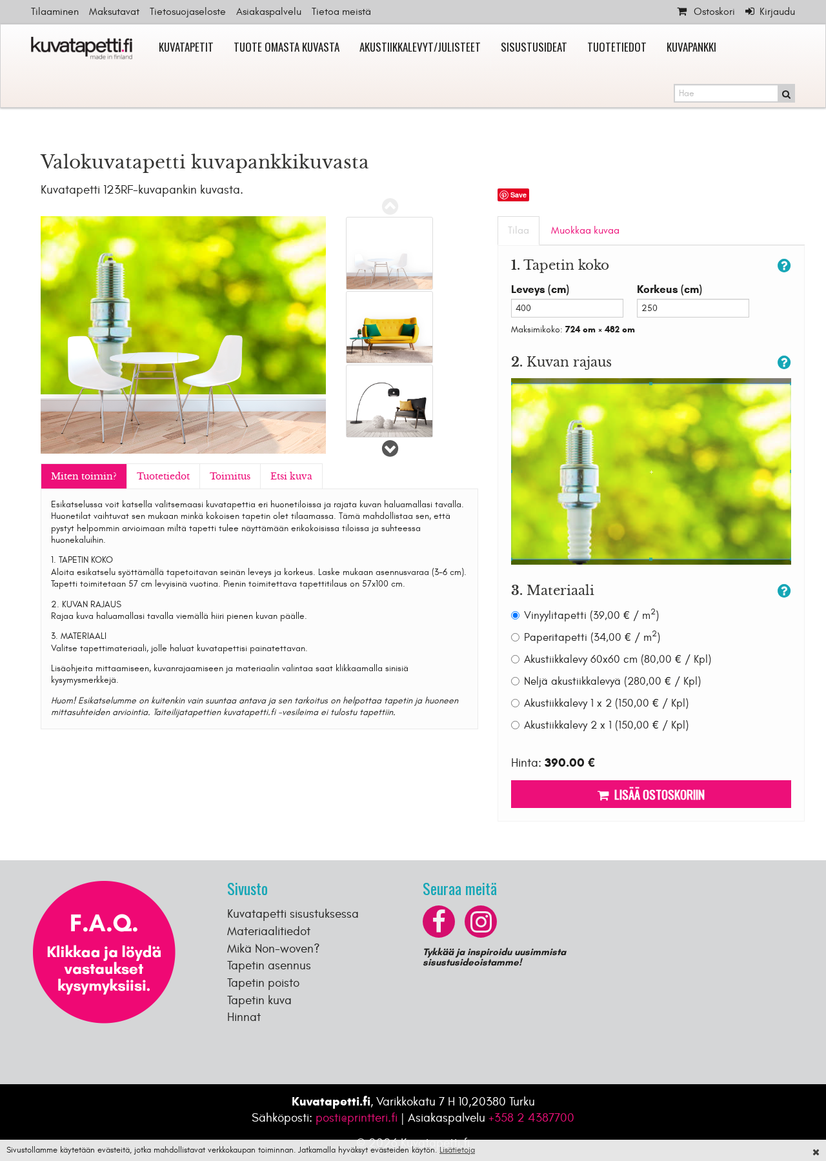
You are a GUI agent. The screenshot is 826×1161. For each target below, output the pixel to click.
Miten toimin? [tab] (84, 476)
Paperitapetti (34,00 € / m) (592, 637)
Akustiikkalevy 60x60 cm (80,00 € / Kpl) (617, 659)
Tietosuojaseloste (188, 11)
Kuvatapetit (186, 47)
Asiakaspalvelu (268, 11)
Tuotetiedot (617, 47)
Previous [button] (390, 206)
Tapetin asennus (269, 965)
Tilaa (518, 230)
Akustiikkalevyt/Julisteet (420, 47)
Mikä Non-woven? (273, 949)
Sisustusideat (534, 47)
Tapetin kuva (259, 1000)
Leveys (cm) (540, 289)
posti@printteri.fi (357, 1118)
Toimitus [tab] (230, 476)
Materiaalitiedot (268, 931)
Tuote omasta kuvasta (286, 47)
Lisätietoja (457, 1150)
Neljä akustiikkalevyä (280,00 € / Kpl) (612, 681)
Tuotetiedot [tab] (163, 476)
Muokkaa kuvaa (585, 230)
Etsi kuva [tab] (291, 476)
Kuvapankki (691, 47)
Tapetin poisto (263, 983)
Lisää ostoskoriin (657, 794)
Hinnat (244, 1017)
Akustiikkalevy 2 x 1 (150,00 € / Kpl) (606, 725)
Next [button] (390, 448)
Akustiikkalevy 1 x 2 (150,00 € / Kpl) (606, 703)
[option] (389, 253)
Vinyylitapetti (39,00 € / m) (591, 615)
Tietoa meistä (341, 11)
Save (518, 194)
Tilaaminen (55, 11)
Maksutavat (114, 11)
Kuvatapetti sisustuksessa (293, 914)
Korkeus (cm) (669, 289)
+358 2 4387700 (531, 1118)
